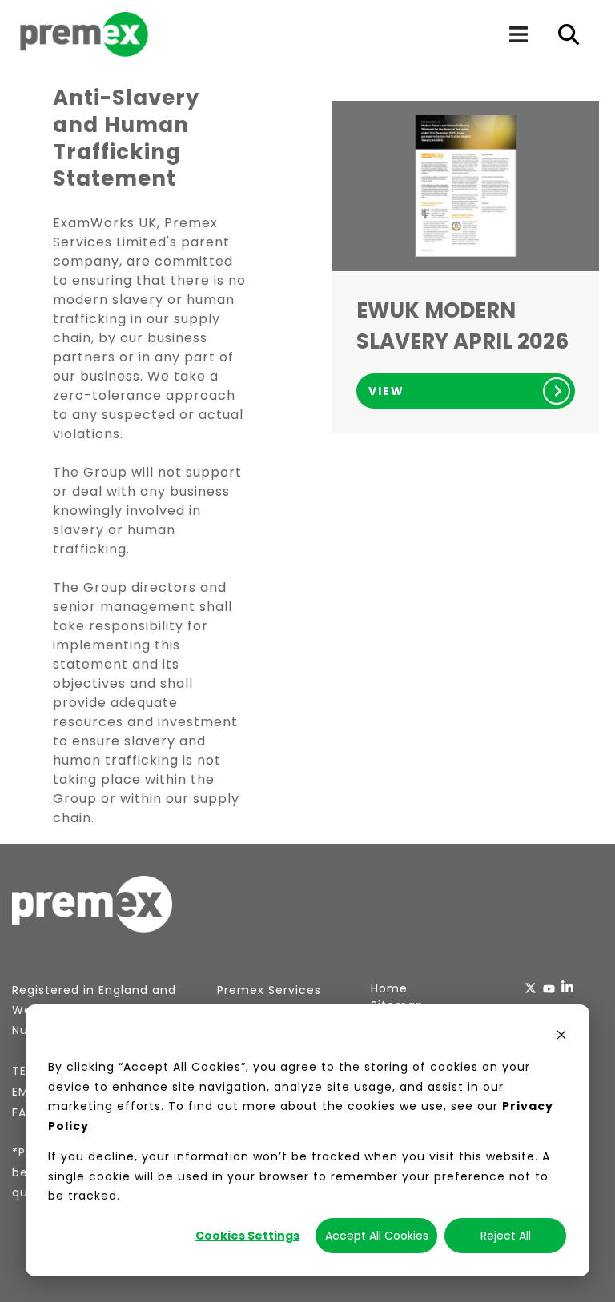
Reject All (505, 1236)
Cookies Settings (247, 1236)
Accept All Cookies (376, 1236)
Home (389, 988)
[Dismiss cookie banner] (561, 1037)
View (386, 391)
